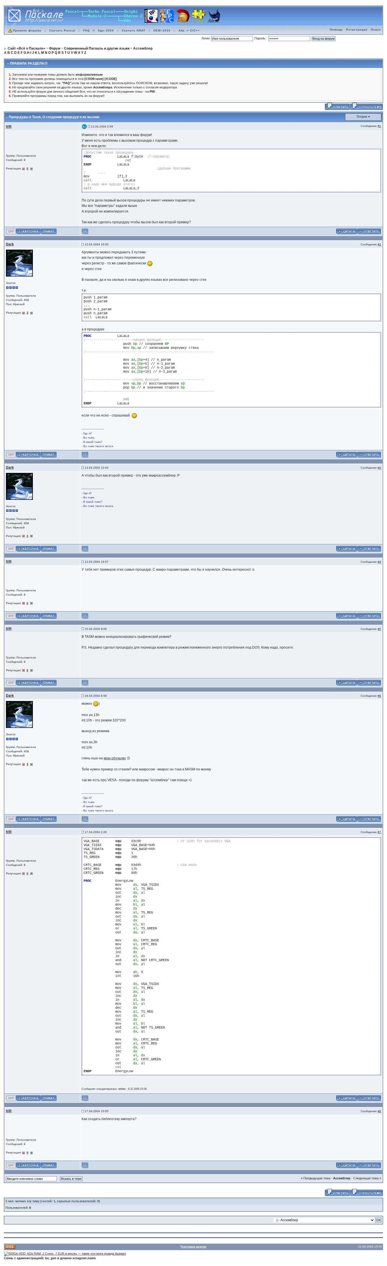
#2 (379, 244)
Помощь (336, 29)
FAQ (86, 30)
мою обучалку (115, 758)
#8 (379, 1111)
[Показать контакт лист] (28, 231)
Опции (362, 116)
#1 (379, 126)
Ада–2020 (106, 30)
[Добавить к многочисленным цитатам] (346, 231)
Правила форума (27, 30)
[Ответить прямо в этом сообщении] (369, 231)
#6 (379, 695)
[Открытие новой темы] (366, 106)
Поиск (376, 29)
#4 (379, 561)
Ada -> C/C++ (189, 30)
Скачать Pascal (62, 30)
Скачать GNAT (133, 30)
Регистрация (356, 29)
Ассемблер (341, 1178)
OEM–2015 (162, 30)
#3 (379, 467)
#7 (379, 832)
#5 (379, 628)
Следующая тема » (367, 1178)
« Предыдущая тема (315, 1178)
